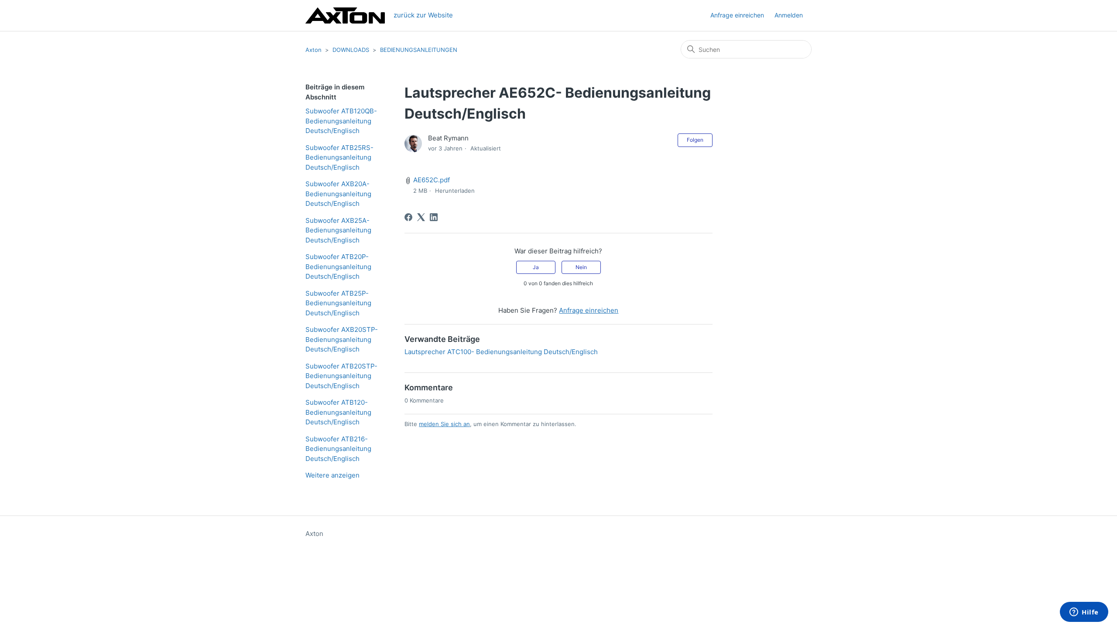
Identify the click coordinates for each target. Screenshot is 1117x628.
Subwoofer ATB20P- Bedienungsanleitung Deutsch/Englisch (338, 266)
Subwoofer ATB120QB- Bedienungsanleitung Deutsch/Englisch (341, 121)
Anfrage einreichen (737, 15)
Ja (536, 267)
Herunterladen (455, 190)
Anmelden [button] (788, 15)
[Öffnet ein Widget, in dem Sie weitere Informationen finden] (1084, 613)
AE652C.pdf (431, 180)
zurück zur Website (423, 15)
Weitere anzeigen (332, 475)
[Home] (345, 15)
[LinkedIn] (434, 217)
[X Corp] (421, 217)
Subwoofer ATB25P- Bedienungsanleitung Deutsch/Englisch (338, 303)
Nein (581, 267)
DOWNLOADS (350, 49)
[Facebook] (408, 217)
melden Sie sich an (444, 423)
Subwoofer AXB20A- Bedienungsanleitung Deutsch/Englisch (338, 194)
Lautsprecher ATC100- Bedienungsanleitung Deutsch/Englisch (501, 352)
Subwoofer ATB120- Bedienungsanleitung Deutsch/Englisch (338, 412)
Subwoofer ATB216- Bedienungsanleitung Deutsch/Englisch (338, 449)
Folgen (695, 140)
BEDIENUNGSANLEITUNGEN (418, 49)
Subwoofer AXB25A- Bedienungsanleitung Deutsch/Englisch (338, 230)
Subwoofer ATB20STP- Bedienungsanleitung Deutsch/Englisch (341, 376)
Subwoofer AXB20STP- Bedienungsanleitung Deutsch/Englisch (341, 339)
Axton (313, 49)
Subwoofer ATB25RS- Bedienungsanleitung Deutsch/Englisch (339, 157)
